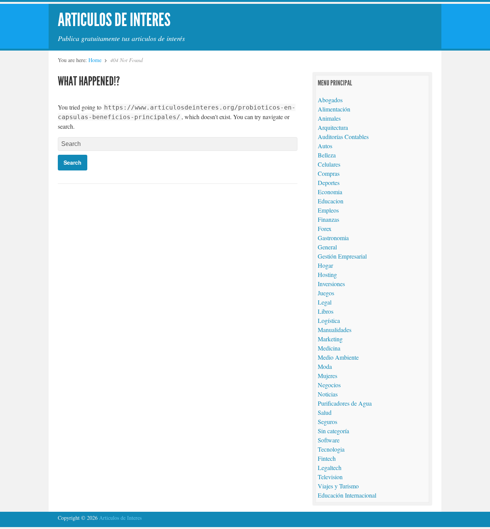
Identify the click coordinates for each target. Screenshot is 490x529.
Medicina (329, 348)
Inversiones (331, 284)
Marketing (330, 339)
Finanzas (328, 219)
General (327, 247)
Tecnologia (331, 449)
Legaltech (329, 467)
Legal (325, 302)
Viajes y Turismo (338, 486)
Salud (325, 412)
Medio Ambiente (338, 357)
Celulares (329, 164)
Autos (325, 146)
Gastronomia (333, 238)
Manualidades (334, 330)
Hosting (327, 274)
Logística (329, 320)
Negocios (329, 385)
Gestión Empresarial (342, 256)
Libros (325, 311)
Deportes (329, 183)
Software (329, 440)
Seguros (327, 422)
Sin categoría (333, 431)
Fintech (327, 458)
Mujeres (327, 376)
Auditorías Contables (343, 137)
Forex (325, 228)
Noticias (328, 394)
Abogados (330, 100)
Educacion (330, 201)
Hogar (325, 265)
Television (330, 477)
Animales (329, 118)
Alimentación (334, 109)
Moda (325, 366)
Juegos (326, 293)
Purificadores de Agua (345, 403)
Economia (330, 192)
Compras (329, 173)
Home (94, 60)
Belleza (327, 155)
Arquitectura (333, 127)
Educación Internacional (347, 495)
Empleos (328, 210)
